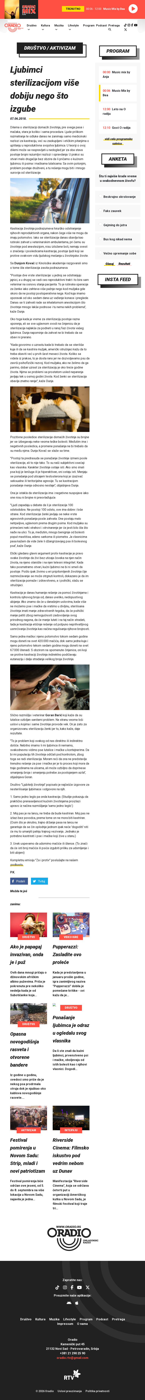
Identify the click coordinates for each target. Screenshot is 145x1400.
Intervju (71, 1130)
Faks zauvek (112, 211)
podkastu (17, 865)
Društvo (32, 25)
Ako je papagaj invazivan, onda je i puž (26, 954)
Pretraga (118, 1319)
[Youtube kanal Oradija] (135, 25)
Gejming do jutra (115, 225)
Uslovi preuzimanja (70, 1391)
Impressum (65, 1324)
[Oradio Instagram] (129, 25)
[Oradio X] (125, 30)
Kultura (45, 25)
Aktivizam (28, 1130)
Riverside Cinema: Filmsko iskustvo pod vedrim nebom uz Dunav (71, 1155)
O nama (82, 1324)
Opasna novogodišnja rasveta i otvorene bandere (24, 1049)
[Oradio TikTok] (125, 25)
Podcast (101, 25)
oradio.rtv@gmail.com (72, 1358)
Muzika (59, 25)
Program (89, 25)
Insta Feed (118, 279)
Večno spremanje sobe (119, 253)
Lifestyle (73, 25)
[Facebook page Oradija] (132, 25)
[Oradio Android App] (69, 1303)
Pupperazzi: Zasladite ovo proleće (67, 954)
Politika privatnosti (98, 1391)
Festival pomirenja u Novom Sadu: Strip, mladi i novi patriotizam (27, 1155)
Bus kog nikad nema (117, 239)
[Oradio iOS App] (76, 1303)
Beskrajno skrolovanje (119, 197)
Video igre (71, 937)
